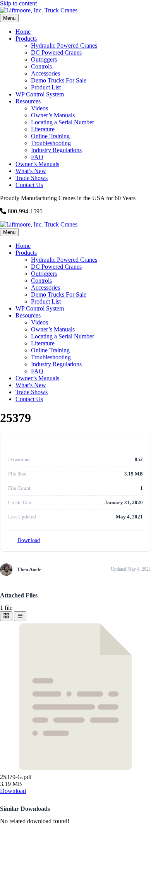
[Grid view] (6, 616)
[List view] (20, 616)
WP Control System (39, 94)
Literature (43, 129)
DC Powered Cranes (56, 52)
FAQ (37, 157)
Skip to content (18, 3)
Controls (41, 66)
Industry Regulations (56, 150)
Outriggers (44, 59)
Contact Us (29, 185)
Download (28, 540)
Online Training (50, 136)
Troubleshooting (51, 143)
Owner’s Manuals (53, 115)
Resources (28, 101)
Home (23, 31)
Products (26, 38)
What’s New (30, 171)
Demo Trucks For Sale (58, 80)
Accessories (45, 73)
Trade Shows (31, 178)
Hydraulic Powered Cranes (64, 45)
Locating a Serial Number (62, 122)
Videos (39, 108)
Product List (46, 87)
